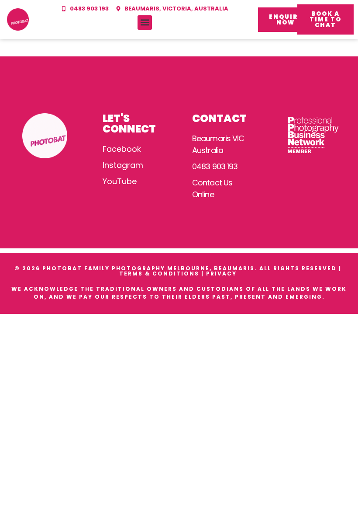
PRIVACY (222, 273)
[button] (145, 22)
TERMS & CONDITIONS (159, 273)
